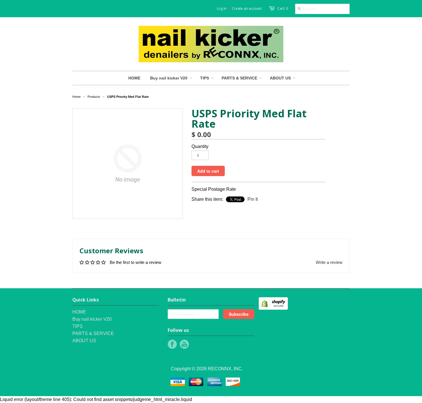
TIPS (77, 326)
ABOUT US (84, 340)
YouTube (184, 344)
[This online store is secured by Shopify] (273, 308)
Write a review (329, 262)
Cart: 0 (282, 8)
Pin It (252, 199)
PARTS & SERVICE (93, 333)
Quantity (199, 146)
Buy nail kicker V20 (92, 319)
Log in (222, 8)
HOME (79, 311)
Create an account (247, 8)
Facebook (172, 344)
